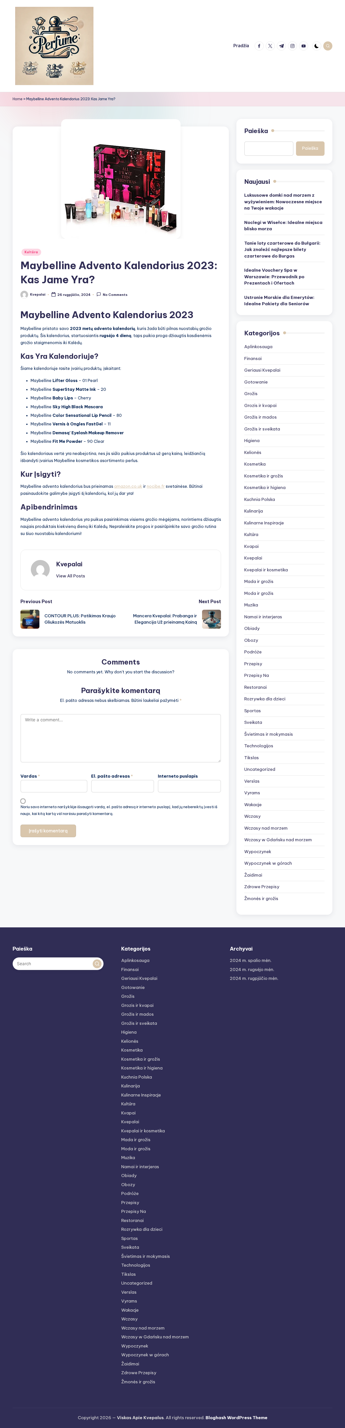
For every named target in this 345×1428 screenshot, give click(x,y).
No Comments (115, 295)
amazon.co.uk (128, 486)
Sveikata (253, 722)
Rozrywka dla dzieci (264, 699)
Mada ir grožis (259, 581)
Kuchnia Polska (259, 499)
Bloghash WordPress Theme (236, 1417)
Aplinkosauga (258, 346)
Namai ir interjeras (263, 617)
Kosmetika (255, 464)
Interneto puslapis (178, 776)
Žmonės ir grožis (261, 898)
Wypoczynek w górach (268, 863)
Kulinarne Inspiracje (264, 523)
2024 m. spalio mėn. (251, 960)
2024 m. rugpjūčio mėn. (254, 978)
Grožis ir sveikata (262, 429)
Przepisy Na (256, 675)
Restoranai (255, 687)
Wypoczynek (257, 851)
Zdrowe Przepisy (261, 886)
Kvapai (251, 546)
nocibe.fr (156, 486)
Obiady (252, 628)
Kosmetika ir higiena (265, 487)
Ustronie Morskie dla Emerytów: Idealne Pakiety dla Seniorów (279, 301)
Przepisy (253, 664)
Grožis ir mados (260, 417)
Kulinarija (253, 511)
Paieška (256, 131)
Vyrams (252, 793)
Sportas (252, 710)
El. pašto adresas (112, 776)
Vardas (30, 776)
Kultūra (31, 252)
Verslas (252, 781)
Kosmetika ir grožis (263, 476)
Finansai (253, 358)
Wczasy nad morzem (266, 828)
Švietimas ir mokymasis (268, 734)
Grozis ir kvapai (260, 405)
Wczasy (252, 816)
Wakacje (253, 804)
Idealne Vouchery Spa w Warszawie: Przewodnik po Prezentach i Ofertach (274, 276)
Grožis (251, 393)
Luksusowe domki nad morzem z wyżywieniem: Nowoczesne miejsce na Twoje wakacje (283, 201)
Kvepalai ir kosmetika (266, 570)
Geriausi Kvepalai (262, 370)
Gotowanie (256, 382)
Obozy (251, 640)
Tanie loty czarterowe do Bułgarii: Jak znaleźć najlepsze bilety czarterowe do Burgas (282, 249)
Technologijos (258, 746)
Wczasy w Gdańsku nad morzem (278, 840)
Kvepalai (69, 564)
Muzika (251, 605)
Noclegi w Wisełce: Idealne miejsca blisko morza (283, 226)
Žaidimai (253, 875)
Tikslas (251, 757)
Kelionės (252, 452)
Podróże (253, 652)
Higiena (252, 440)
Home (17, 99)
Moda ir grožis (259, 593)
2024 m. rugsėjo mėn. (252, 969)
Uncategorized (259, 769)
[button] (70, 575)
